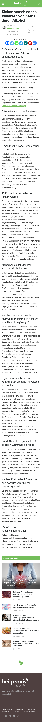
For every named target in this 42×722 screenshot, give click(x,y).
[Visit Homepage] (21, 3)
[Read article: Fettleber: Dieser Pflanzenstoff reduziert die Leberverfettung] (6, 607)
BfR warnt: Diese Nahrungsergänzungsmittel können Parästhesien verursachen (26, 617)
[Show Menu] (3, 3)
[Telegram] (21, 43)
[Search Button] (39, 3)
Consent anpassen (29, 711)
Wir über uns (6, 711)
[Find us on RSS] (18, 716)
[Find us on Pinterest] (10, 716)
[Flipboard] (30, 43)
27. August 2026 (19, 623)
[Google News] (35, 43)
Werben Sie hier (7, 709)
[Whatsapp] (16, 43)
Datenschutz (31, 709)
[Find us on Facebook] (2, 716)
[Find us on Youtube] (14, 716)
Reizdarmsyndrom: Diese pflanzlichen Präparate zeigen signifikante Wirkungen (20, 581)
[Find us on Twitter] (6, 716)
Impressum (20, 709)
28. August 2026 (10, 586)
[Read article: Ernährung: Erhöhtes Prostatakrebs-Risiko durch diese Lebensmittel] (6, 630)
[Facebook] (7, 43)
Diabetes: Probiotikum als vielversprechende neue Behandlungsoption (23, 594)
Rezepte (16, 711)
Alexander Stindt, (13, 28)
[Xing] (26, 43)
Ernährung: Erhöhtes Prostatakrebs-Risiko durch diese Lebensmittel (26, 630)
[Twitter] (12, 43)
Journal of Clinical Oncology (14, 105)
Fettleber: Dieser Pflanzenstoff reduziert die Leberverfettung (25, 606)
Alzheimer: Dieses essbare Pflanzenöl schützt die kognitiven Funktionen (26, 643)
